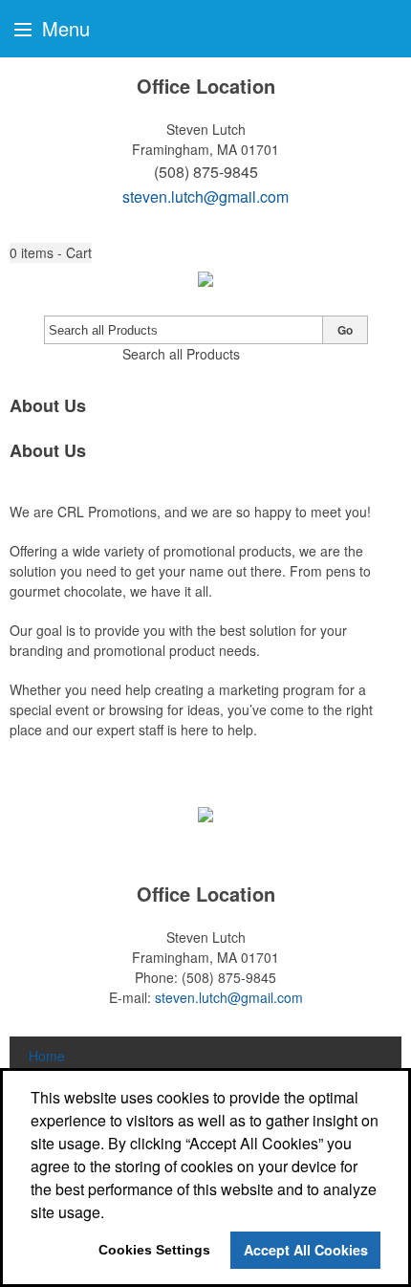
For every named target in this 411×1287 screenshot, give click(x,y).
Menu (63, 28)
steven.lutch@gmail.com (205, 196)
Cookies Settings (154, 1249)
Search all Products (181, 353)
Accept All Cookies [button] (306, 1249)
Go (345, 329)
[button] (51, 253)
